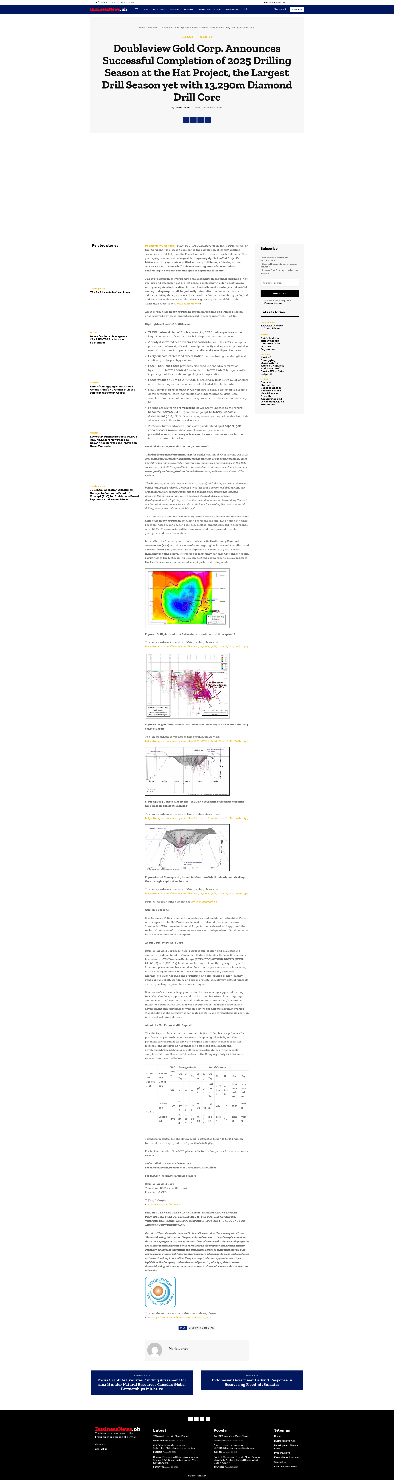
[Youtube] (301, 2)
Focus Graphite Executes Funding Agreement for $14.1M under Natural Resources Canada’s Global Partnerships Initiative (142, 1384)
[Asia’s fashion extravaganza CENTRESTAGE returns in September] (114, 313)
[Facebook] (290, 2)
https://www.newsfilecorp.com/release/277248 (181, 1317)
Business (152, 27)
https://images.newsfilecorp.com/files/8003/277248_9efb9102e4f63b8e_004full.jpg (196, 893)
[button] (245, 9)
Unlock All (279, 293)
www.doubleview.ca (187, 303)
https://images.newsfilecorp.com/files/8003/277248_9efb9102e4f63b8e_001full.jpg (196, 646)
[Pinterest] (200, 120)
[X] (297, 2)
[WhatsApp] (208, 120)
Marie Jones (183, 107)
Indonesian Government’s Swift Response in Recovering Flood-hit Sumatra (252, 1382)
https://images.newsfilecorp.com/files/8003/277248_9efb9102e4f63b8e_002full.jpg (196, 741)
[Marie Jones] (156, 1350)
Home (142, 27)
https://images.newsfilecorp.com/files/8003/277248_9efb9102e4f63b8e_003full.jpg (196, 818)
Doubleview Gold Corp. (201, 1328)
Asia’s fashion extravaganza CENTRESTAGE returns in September (108, 339)
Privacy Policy (272, 303)
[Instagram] (293, 2)
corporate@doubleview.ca (164, 1204)
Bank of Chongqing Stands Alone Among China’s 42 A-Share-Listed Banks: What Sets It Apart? (112, 390)
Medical (94, 433)
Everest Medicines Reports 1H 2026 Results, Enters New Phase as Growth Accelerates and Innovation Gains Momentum (113, 441)
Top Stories (205, 37)
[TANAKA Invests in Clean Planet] (114, 269)
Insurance (95, 383)
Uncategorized (97, 289)
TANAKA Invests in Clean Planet (111, 292)
